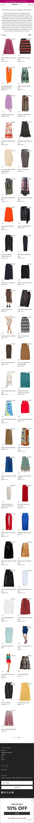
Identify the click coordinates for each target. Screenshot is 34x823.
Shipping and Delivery (6, 752)
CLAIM (17, 813)
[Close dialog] (32, 800)
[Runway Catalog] (17, 4)
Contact (3, 750)
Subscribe (17, 787)
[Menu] (1, 4)
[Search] (5, 4)
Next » (19, 737)
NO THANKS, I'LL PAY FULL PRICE (17, 818)
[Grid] (29, 35)
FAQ (2, 757)
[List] (32, 35)
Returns (3, 755)
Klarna (3, 759)
